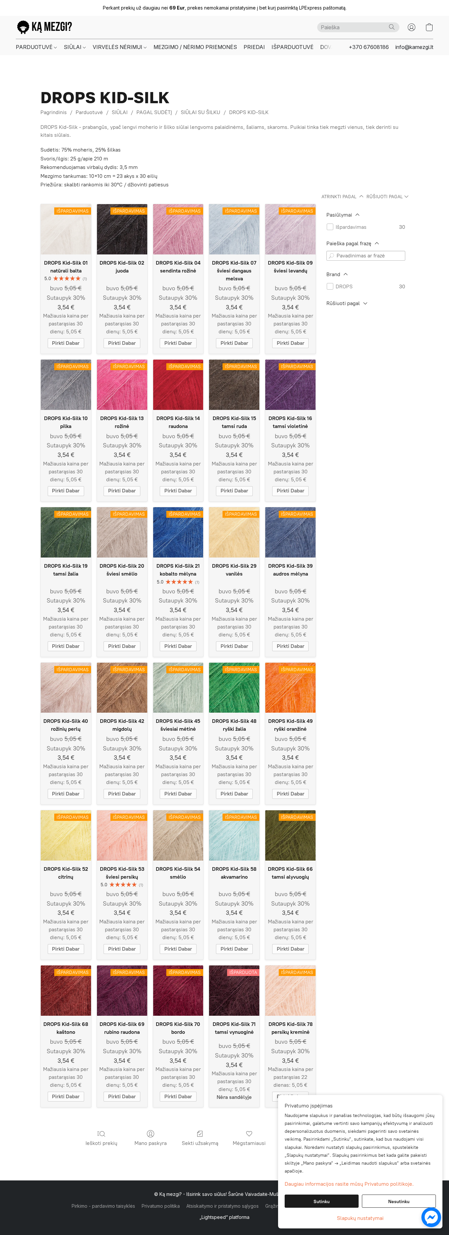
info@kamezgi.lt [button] (414, 47)
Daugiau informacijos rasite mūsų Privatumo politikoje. (349, 1184)
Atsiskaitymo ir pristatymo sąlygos (222, 1206)
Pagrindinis (53, 112)
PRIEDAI (254, 47)
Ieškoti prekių (101, 1143)
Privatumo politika (161, 1206)
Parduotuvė (89, 112)
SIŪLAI (73, 47)
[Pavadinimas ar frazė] (331, 256)
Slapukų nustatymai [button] (360, 1218)
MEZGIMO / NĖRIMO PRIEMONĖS (195, 47)
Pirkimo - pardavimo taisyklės (103, 1206)
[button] (44, 27)
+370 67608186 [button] (369, 47)
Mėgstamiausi (249, 1143)
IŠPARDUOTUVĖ (293, 47)
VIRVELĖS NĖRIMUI (118, 47)
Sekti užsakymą (200, 1143)
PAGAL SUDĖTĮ (154, 112)
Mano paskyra (150, 1143)
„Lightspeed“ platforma (224, 1217)
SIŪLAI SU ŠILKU (200, 112)
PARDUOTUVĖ (35, 47)
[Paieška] (392, 27)
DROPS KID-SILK (249, 112)
